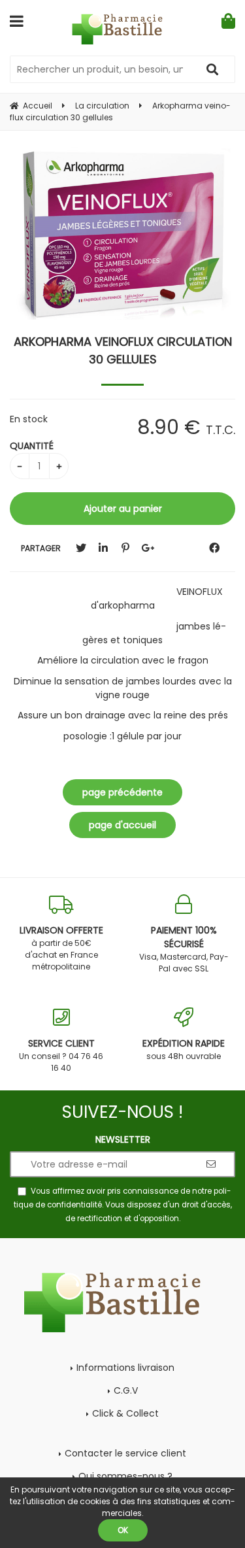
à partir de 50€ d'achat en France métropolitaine (61, 948)
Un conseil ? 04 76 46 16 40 (61, 1055)
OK (123, 1530)
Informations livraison (125, 1367)
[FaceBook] (214, 548)
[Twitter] (81, 548)
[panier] (228, 21)
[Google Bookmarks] (147, 548)
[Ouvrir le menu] (17, 21)
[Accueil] (122, 29)
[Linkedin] (103, 548)
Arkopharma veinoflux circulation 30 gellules (123, 350)
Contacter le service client (125, 1453)
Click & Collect (125, 1413)
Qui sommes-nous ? (125, 1476)
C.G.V (126, 1390)
